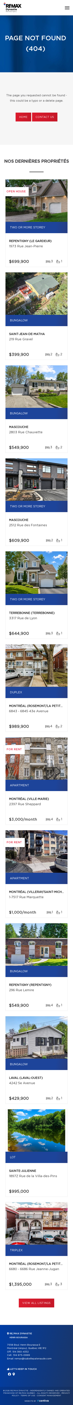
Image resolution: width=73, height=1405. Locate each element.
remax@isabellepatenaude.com (33, 1359)
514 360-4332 (20, 1352)
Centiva (43, 1401)
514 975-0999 (21, 1355)
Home (23, 117)
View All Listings (36, 1303)
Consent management (49, 1396)
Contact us (45, 117)
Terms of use (28, 1396)
